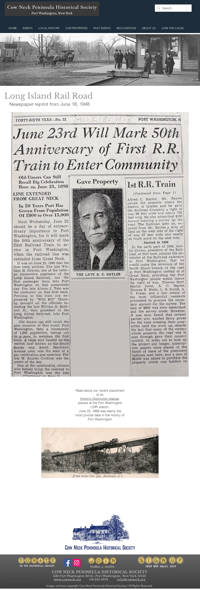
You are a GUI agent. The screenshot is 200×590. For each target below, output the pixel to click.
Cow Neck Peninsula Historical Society (52, 7)
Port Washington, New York (51, 13)
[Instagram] (76, 563)
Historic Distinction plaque (99, 399)
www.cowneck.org (67, 579)
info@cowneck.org (131, 579)
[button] (28, 28)
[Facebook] (67, 563)
